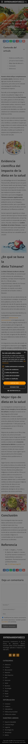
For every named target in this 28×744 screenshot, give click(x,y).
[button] (14, 390)
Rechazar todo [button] (14, 387)
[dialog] (14, 372)
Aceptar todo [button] (14, 383)
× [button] (24, 352)
